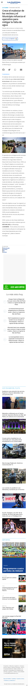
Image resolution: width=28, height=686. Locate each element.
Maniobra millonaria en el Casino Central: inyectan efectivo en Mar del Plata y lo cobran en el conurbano (14, 414)
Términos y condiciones (9, 680)
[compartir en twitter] (11, 69)
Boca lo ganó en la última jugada (9, 578)
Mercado (4, 606)
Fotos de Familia (7, 678)
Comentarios (5, 74)
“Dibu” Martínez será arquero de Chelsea (8, 608)
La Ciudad (5, 7)
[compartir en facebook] (5, 69)
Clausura (5, 565)
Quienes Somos (20, 678)
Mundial (23, 495)
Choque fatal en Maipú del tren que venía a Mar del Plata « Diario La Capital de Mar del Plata (14, 301)
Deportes (22, 470)
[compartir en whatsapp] (17, 69)
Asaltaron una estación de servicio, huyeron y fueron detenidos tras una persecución (13, 392)
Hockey (23, 620)
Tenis (3, 586)
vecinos (5, 252)
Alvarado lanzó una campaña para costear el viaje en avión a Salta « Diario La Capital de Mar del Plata (14, 330)
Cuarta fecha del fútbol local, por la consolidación (9, 598)
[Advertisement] (14, 268)
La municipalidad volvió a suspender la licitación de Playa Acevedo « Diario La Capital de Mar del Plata (14, 339)
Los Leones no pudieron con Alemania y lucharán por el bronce (13, 488)
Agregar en (10, 38)
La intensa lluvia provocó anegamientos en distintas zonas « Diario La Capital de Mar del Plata (14, 311)
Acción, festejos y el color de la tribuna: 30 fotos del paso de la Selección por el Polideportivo (12, 514)
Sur (4, 250)
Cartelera (14, 678)
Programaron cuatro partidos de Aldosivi (13, 569)
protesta (5, 249)
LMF (3, 596)
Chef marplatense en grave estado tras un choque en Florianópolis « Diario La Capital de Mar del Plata (14, 320)
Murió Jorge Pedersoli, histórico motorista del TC (12, 464)
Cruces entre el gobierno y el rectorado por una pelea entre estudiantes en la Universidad (12, 439)
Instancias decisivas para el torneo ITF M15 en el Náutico (9, 589)
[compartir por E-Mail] (23, 69)
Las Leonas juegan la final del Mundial (11, 617)
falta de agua (6, 248)
